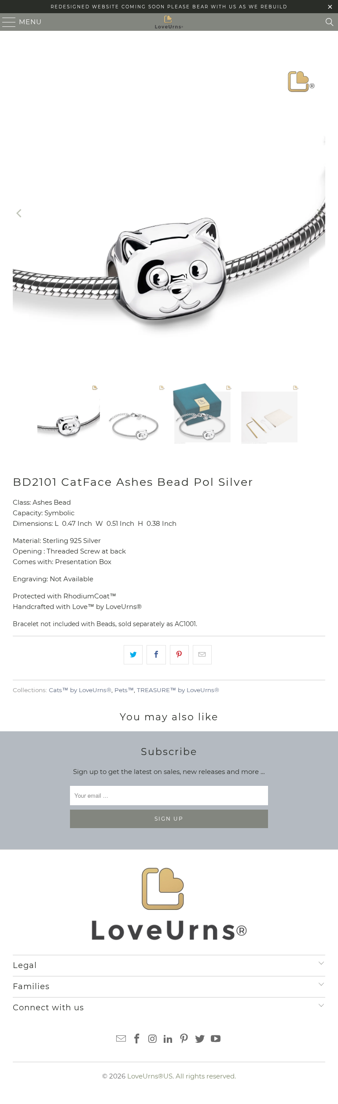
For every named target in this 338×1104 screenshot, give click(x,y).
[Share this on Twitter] (133, 654)
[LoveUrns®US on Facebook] (137, 1039)
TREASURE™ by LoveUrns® (178, 689)
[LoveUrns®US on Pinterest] (184, 1039)
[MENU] (5, 22)
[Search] (329, 22)
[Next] (319, 213)
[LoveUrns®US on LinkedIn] (168, 1039)
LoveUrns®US (150, 1076)
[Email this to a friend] (202, 654)
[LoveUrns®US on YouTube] (215, 1039)
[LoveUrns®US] (169, 22)
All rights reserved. (206, 1076)
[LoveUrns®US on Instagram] (152, 1039)
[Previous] (19, 213)
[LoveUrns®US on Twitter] (200, 1039)
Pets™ (124, 689)
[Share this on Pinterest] (179, 654)
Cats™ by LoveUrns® (80, 689)
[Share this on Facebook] (156, 654)
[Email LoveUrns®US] (121, 1039)
